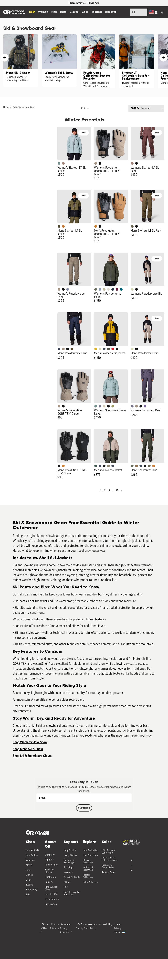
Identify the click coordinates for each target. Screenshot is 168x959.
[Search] (124, 12)
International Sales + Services (110, 859)
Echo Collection (91, 882)
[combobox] (138, 12)
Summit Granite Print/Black (112, 289)
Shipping (68, 867)
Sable (95, 163)
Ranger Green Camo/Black (108, 466)
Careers (48, 882)
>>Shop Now (93, 3)
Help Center (70, 850)
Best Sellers (32, 855)
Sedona (63, 226)
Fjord (100, 289)
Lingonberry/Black (112, 349)
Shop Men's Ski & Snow (28, 749)
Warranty (69, 872)
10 (117, 490)
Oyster (104, 406)
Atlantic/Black (59, 349)
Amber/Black (95, 349)
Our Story (50, 855)
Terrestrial (63, 163)
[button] (161, 12)
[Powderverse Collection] (98, 61)
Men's (29, 865)
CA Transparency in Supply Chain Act (86, 926)
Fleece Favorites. (78, 3)
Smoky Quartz (100, 406)
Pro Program (51, 904)
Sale (28, 895)
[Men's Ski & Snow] (20, 60)
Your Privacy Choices (117, 928)
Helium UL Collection (88, 868)
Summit (67, 289)
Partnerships (51, 865)
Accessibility (105, 924)
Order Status (70, 855)
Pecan (136, 466)
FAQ (66, 887)
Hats (28, 870)
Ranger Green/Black (59, 226)
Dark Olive (72, 349)
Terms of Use (44, 926)
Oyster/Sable (108, 289)
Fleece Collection (88, 861)
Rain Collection (90, 850)
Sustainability (52, 899)
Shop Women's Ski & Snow (30, 742)
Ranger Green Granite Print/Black (108, 349)
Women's (30, 860)
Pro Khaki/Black (132, 289)
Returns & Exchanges (69, 861)
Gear (28, 880)
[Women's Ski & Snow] (59, 60)
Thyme (59, 163)
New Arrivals (32, 850)
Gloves (29, 875)
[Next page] (121, 490)
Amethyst (145, 406)
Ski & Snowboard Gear (24, 107)
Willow (112, 406)
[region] (84, 3)
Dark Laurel (95, 289)
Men (54, 12)
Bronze (95, 226)
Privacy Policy (54, 926)
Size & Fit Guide (72, 877)
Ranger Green (132, 226)
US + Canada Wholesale (108, 851)
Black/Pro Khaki (104, 289)
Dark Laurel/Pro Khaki (95, 466)
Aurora (121, 289)
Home (6, 107)
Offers (67, 882)
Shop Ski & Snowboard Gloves (32, 756)
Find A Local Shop (51, 888)
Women (43, 12)
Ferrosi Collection (88, 876)
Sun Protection (90, 855)
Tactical (29, 885)
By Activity (31, 890)
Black (100, 163)
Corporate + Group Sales (108, 866)
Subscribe (84, 808)
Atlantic (104, 349)
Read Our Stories (49, 871)
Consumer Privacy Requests (65, 928)
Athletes (49, 860)
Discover (110, 12)
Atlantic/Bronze (112, 466)
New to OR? (51, 894)
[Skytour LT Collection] (136, 61)
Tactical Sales (109, 872)
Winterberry (117, 289)
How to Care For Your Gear (72, 893)
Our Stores (50, 877)
